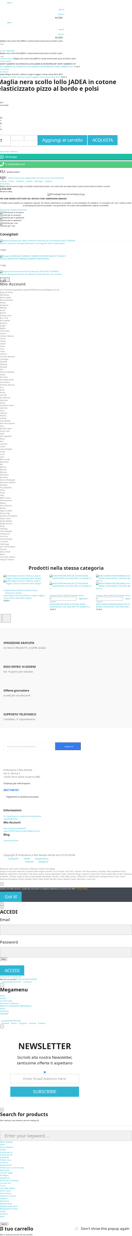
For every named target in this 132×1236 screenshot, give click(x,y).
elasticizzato (19, 178)
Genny (2, 403)
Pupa (2, 495)
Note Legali (23, 290)
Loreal (2, 451)
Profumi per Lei (6, 1152)
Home (2, 1144)
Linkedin (29, 181)
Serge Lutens (5, 518)
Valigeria (3, 1198)
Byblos (3, 328)
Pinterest (20, 181)
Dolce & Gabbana (7, 372)
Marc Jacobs (5, 459)
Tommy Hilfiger (6, 539)
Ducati (2, 374)
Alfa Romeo (4, 295)
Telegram (48, 181)
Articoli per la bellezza (9, 1180)
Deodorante (5, 1178)
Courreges (4, 359)
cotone (10, 178)
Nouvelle (3, 485)
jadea (33, 178)
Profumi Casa (5, 1160)
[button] (57, 18)
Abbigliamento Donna (9, 1209)
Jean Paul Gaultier (7, 423)
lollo (52, 178)
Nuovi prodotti (41, 290)
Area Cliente (5, 290)
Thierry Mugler (6, 531)
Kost (2, 441)
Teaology (3, 528)
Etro (1, 387)
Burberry (3, 323)
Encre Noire (5, 382)
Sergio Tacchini (6, 523)
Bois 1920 (4, 318)
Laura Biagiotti (6, 449)
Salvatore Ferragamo (8, 516)
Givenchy (3, 408)
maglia (28, 178)
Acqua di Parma (6, 292)
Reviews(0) (22, 210)
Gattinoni (4, 400)
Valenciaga (4, 544)
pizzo (43, 178)
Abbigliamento (6, 1203)
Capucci (3, 333)
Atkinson (3, 308)
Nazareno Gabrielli (8, 482)
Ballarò (3, 313)
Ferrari (3, 392)
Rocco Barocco (6, 505)
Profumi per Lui (6, 1155)
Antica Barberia (6, 300)
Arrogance (4, 305)
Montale (3, 472)
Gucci (2, 410)
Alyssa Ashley (5, 297)
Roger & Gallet (6, 511)
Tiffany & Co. (5, 534)
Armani (3, 302)
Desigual (3, 367)
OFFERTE (31, 290)
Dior (1, 369)
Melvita (3, 467)
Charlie (3, 344)
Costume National (7, 356)
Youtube (32, 1023)
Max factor (4, 462)
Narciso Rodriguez (7, 480)
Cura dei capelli (6, 1173)
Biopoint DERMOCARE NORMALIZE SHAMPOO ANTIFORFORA (24, 259)
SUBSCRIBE (44, 1092)
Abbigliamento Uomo (8, 1206)
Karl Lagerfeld (6, 436)
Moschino (4, 477)
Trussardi (4, 541)
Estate (2, 1211)
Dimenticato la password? (10, 977)
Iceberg (3, 418)
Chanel (3, 341)
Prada (2, 493)
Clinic (2, 349)
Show (3, 959)
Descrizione (5, 184)
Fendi (2, 390)
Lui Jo (2, 454)
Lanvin (2, 446)
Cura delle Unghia (7, 1188)
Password (9, 942)
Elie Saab (4, 377)
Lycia (2, 457)
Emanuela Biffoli (7, 379)
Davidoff (3, 362)
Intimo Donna (5, 1193)
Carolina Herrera (7, 336)
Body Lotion (5, 1170)
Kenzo (2, 439)
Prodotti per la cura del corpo (12, 1167)
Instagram (23, 1023)
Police (2, 490)
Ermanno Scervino (7, 385)
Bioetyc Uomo (6, 315)
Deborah (3, 364)
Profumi (3, 1149)
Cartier (3, 338)
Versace (3, 549)
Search (4, 1224)
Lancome (3, 444)
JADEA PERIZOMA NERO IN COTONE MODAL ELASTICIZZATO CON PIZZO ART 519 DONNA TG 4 (70, 605)
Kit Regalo (4, 1175)
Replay (3, 503)
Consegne (14, 290)
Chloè (2, 346)
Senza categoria (6, 1147)
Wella (2, 554)
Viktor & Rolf (5, 552)
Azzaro (3, 310)
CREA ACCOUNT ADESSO (27, 979)
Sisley (2, 526)
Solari (2, 1216)
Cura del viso (5, 1183)
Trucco (3, 1185)
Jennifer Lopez (6, 428)
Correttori (4, 1162)
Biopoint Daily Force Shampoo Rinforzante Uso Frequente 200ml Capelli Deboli (32, 243)
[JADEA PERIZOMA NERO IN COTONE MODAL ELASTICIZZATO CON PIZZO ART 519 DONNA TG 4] (71, 582)
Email (5, 919)
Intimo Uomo (5, 1191)
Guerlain (3, 413)
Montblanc (4, 475)
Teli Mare (4, 1214)
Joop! (2, 433)
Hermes (3, 415)
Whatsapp (39, 181)
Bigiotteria (4, 1201)
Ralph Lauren (5, 498)
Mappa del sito (53, 290)
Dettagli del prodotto (9, 210)
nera (38, 178)
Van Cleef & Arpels (7, 546)
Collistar (3, 354)
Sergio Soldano (6, 521)
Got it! (11, 897)
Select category (6, 1142)
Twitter (11, 181)
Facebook (5, 1023)
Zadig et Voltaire (7, 559)
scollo (47, 178)
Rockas (3, 508)
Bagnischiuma (6, 1165)
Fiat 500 (3, 395)
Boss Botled (5, 320)
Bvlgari (3, 326)
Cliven (2, 351)
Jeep (2, 426)
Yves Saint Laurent (7, 557)
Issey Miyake (5, 421)
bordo (57, 178)
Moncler (3, 469)
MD (1, 464)
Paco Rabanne (6, 487)
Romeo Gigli (5, 513)
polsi (62, 178)
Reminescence (6, 500)
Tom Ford (4, 536)
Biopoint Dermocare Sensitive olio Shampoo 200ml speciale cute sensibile (30, 274)
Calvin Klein (5, 331)
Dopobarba (4, 1157)
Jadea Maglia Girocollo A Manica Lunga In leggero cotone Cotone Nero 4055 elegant (24, 596)
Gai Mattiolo (5, 397)
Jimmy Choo (5, 431)
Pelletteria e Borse (8, 1196)
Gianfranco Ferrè (7, 405)
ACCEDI (12, 970)
